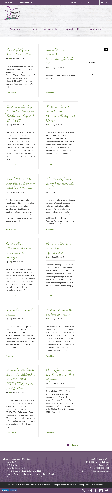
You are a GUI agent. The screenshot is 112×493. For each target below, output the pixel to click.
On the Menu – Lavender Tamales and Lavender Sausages (18, 251)
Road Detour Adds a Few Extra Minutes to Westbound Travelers (20, 183)
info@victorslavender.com (25, 2)
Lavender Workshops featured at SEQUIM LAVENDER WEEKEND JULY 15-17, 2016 (20, 379)
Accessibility (62, 485)
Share (14, 490)
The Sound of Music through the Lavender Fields (60, 183)
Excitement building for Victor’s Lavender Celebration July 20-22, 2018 (20, 114)
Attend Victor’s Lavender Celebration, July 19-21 (60, 57)
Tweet (6, 490)
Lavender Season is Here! (17, 468)
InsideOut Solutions (98, 485)
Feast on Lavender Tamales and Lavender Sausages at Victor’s (60, 114)
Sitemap (80, 485)
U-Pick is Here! (13, 465)
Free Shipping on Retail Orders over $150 (24, 471)
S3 (10, 58)
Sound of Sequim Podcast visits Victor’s (20, 52)
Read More (10, 93)
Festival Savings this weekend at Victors (59, 312)
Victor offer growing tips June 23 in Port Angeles (60, 375)
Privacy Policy (71, 485)
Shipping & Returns (50, 485)
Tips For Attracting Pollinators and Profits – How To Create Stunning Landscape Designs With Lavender (31, 475)
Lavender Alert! (13, 462)
